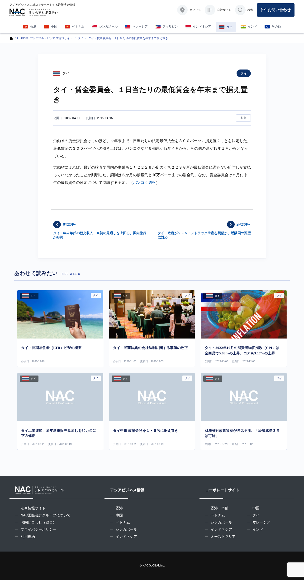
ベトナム (123, 522)
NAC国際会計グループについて (46, 515)
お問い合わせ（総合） (38, 522)
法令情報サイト (33, 508)
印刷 (243, 118)
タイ (80, 38)
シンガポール (126, 529)
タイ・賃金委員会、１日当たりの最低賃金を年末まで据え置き (128, 38)
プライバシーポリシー (38, 529)
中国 (119, 515)
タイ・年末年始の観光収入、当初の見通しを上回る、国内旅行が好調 (99, 231)
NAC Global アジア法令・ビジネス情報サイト (44, 38)
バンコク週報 (144, 182)
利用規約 (28, 536)
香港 (119, 508)
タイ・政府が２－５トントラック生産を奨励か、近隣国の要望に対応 (204, 231)
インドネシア (126, 536)
